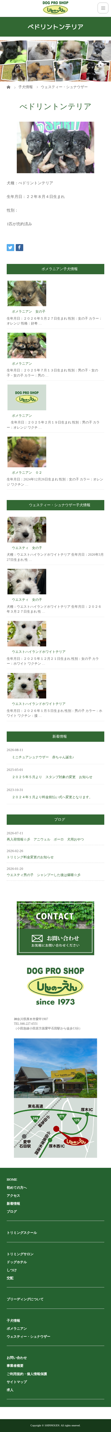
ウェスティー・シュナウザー (28, 1336)
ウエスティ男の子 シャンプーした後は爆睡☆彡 (44, 875)
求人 (10, 1390)
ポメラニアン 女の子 (28, 311)
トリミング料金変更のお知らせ (30, 857)
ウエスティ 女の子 (27, 548)
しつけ (12, 1270)
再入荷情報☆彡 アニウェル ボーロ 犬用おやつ (45, 839)
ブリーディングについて (25, 1299)
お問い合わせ (17, 1358)
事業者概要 (15, 1366)
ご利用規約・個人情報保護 (27, 1374)
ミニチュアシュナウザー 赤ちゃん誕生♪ (43, 757)
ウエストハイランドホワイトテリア (39, 652)
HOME (12, 1179)
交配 (10, 1278)
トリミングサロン (20, 1254)
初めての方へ (17, 1187)
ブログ (12, 1211)
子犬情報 (13, 1320)
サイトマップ (17, 1382)
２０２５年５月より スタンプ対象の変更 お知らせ (52, 777)
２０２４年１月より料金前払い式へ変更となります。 (52, 797)
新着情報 (13, 1203)
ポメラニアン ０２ (27, 472)
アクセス (13, 1195)
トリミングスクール (22, 1233)
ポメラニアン (22, 363)
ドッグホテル (17, 1262)
